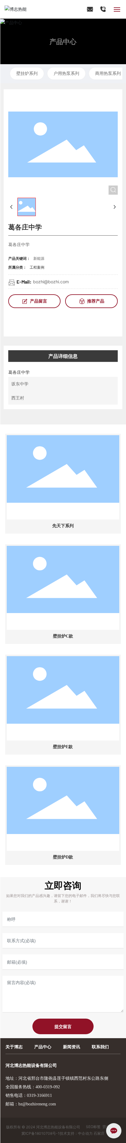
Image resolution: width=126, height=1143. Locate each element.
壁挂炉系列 (27, 73)
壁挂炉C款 (63, 636)
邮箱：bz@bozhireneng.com (31, 1104)
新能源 (38, 258)
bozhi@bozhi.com (51, 281)
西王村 (17, 397)
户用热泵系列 (66, 73)
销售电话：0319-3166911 (29, 1095)
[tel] (103, 9)
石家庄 (99, 1133)
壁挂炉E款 (63, 746)
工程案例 (37, 267)
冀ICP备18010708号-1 (40, 1133)
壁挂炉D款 (63, 857)
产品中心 (63, 41)
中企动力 (85, 1133)
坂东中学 (19, 383)
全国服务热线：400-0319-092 (33, 1087)
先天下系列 (63, 526)
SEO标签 (93, 1126)
